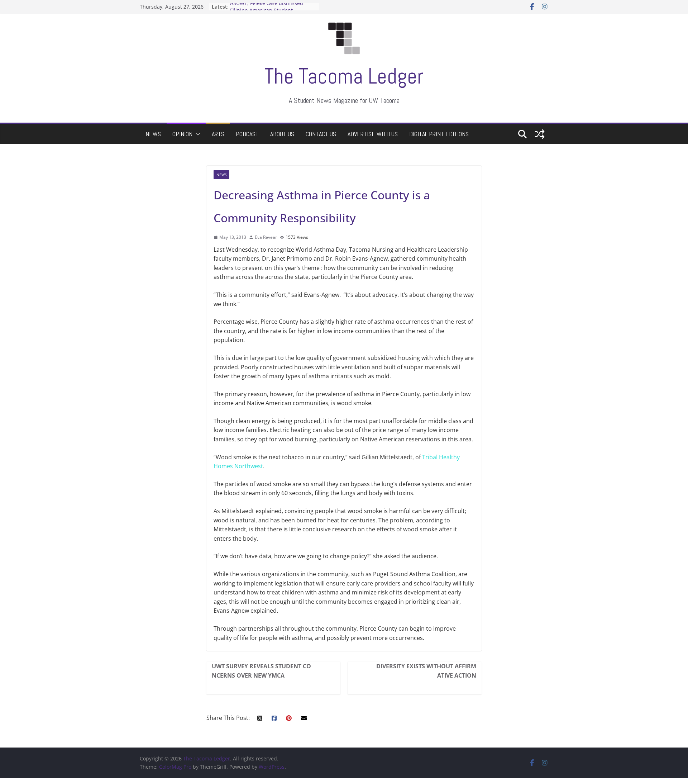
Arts (218, 134)
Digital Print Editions (439, 134)
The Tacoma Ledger (344, 76)
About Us (282, 134)
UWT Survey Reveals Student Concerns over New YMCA (261, 670)
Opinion (182, 134)
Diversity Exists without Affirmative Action (426, 670)
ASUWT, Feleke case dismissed (266, 6)
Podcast (247, 134)
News (153, 134)
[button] (196, 134)
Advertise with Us (373, 134)
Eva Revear (266, 237)
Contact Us (321, 134)
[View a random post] (539, 134)
